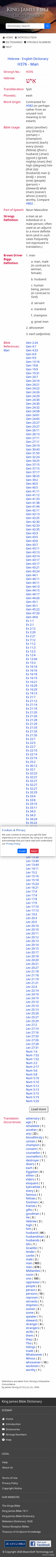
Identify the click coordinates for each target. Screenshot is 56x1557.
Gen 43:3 (32, 533)
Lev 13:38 (32, 857)
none (29, 1275)
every (29, 1191)
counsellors (34, 1156)
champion (33, 1145)
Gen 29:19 (33, 446)
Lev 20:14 (32, 945)
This (29, 1343)
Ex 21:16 (31, 708)
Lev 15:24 (32, 884)
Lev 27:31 (32, 1048)
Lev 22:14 (32, 991)
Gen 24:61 (33, 415)
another (31, 1130)
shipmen (32, 1305)
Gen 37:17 (33, 472)
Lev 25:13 (32, 1010)
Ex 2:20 (31, 632)
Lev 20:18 (32, 956)
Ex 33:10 (31, 804)
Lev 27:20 (32, 1036)
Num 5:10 (32, 1078)
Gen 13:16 (33, 362)
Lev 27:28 (32, 1044)
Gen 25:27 (33, 423)
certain (30, 1141)
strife (29, 1332)
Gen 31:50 (33, 453)
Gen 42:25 (33, 518)
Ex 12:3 (31, 651)
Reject (34, 851)
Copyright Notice (12, 1488)
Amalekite (32, 1126)
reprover (32, 1297)
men (29, 1267)
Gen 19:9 (32, 369)
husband (32, 1233)
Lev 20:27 (32, 968)
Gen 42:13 (33, 514)
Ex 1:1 (30, 621)
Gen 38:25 (33, 476)
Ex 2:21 (31, 636)
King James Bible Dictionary (18, 1516)
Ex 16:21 (31, 682)
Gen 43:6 (32, 541)
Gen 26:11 (33, 430)
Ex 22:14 (31, 754)
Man (34, 64)
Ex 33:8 (31, 800)
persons (31, 1294)
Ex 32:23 (31, 773)
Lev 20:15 (32, 948)
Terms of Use (9, 1478)
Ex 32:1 (31, 769)
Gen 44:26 (33, 598)
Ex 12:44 (31, 659)
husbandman (35, 1236)
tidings (30, 1347)
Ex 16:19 (31, 678)
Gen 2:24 (32, 343)
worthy (31, 1370)
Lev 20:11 (32, 933)
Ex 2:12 (31, 628)
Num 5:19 (32, 1097)
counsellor (33, 1153)
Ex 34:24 (31, 819)
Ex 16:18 (31, 674)
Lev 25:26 (32, 1013)
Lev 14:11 (32, 868)
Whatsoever (34, 1355)
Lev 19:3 (31, 914)
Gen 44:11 (33, 579)
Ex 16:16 (31, 667)
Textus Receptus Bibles (15, 1526)
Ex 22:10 (31, 750)
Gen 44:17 (33, 594)
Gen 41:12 (33, 495)
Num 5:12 (32, 1086)
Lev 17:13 (32, 910)
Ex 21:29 (31, 724)
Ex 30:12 (31, 766)
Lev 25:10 (32, 1002)
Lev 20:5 (31, 922)
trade (29, 1351)
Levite (30, 1256)
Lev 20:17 (32, 952)
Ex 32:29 (31, 792)
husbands (32, 1240)
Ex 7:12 (31, 640)
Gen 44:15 (33, 590)
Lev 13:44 (32, 865)
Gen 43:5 (32, 537)
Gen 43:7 (32, 545)
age (28, 1122)
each (29, 1168)
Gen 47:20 (33, 613)
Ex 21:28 (31, 720)
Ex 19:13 (31, 693)
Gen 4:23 (32, 350)
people (30, 1286)
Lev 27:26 (32, 1040)
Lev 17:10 (32, 907)
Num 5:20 (32, 1101)
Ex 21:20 (31, 712)
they (29, 1339)
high (29, 1225)
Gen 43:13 (33, 552)
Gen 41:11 (33, 491)
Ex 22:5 (31, 743)
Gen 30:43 (33, 449)
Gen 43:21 (33, 567)
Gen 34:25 (33, 461)
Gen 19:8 (32, 365)
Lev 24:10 (32, 994)
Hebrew (31, 1221)
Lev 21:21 (32, 983)
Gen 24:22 (33, 388)
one (28, 1278)
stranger (32, 1324)
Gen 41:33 (33, 499)
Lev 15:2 (31, 872)
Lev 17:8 (31, 899)
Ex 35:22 (31, 823)
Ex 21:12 (31, 701)
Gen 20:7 (32, 377)
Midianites (33, 1271)
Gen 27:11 (33, 438)
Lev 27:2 (31, 1025)
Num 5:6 (31, 1070)
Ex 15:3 (31, 663)
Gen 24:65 (33, 419)
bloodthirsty (34, 1137)
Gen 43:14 (33, 556)
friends (31, 1206)
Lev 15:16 (32, 876)
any (28, 1133)
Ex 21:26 (31, 716)
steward (31, 1320)
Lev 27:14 (32, 1029)
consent (31, 1149)
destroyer (32, 1160)
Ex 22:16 (31, 758)
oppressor (33, 1282)
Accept (22, 851)
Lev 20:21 (32, 964)
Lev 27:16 (32, 1032)
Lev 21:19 (32, 979)
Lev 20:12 (32, 937)
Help (8, 47)
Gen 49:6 (32, 617)
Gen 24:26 (33, 392)
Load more (38, 1109)
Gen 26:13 (33, 434)
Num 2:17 (32, 1067)
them (29, 1335)
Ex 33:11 (31, 808)
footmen (32, 1202)
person (31, 1290)
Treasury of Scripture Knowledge (21, 1531)
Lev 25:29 (32, 1021)
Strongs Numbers (38, 42)
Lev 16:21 (32, 888)
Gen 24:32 (33, 407)
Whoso (30, 1358)
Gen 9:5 (31, 358)
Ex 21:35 (31, 735)
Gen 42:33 (33, 525)
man (29, 1263)
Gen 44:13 (33, 587)
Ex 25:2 (31, 762)
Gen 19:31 (33, 373)
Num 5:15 (32, 1093)
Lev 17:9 (31, 903)
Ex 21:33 (31, 727)
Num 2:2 (31, 1063)
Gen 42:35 (33, 529)
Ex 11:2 (31, 644)
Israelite (31, 1248)
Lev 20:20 (32, 960)
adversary (32, 1118)
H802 (29, 203)
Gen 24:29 (33, 396)
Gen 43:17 (33, 560)
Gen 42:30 (33, 522)
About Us (7, 1467)
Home (9, 37)
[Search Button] (47, 26)
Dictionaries (13, 42)
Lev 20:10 (32, 926)
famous (31, 1195)
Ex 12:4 (31, 655)
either (30, 1175)
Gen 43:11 (33, 548)
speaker (31, 1316)
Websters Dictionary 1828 (17, 1521)
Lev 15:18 (32, 880)
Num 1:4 (31, 1051)
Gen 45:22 (33, 609)
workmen (32, 1366)
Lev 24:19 (32, 998)
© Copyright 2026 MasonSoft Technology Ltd (28, 1551)
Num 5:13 (32, 1090)
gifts (29, 1210)
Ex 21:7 (31, 697)
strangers (32, 1328)
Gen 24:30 (33, 400)
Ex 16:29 (31, 686)
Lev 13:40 (32, 861)
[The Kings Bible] (16, 1543)
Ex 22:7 (31, 747)
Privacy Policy (10, 1483)
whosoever (33, 1362)
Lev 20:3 (31, 918)
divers (30, 1164)
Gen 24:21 (33, 385)
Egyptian (32, 1172)
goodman (32, 1214)
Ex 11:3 (31, 647)
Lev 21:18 (32, 971)
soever (30, 1309)
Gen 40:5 (32, 484)
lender (30, 1252)
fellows (31, 1198)
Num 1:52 (32, 1055)
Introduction (26, 37)
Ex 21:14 (31, 705)
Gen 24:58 (33, 411)
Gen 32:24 (33, 457)
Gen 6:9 (31, 354)
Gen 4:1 (31, 346)
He (28, 1217)
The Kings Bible (11, 1505)
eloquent (32, 1183)
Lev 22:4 (31, 987)
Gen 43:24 (33, 571)
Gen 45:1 (32, 602)
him (28, 1229)
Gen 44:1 (32, 575)
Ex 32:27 (31, 777)
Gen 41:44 (33, 506)
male (29, 1259)
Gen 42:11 (33, 510)
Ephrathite (33, 1187)
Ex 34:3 (31, 811)
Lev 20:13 (32, 941)
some (29, 1313)
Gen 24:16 (33, 381)
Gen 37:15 (33, 465)
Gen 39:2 (32, 480)
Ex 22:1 (31, 739)
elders (30, 1179)
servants (31, 1301)
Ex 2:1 (30, 625)
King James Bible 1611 (15, 1511)
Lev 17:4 (31, 891)
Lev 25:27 (32, 1017)
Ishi (28, 1244)
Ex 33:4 (31, 796)
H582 (29, 106)
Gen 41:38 (33, 503)
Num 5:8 (31, 1074)
